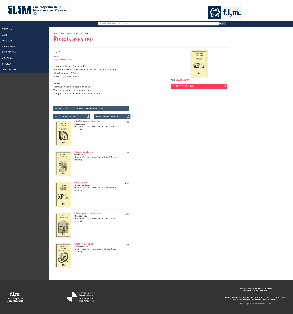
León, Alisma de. (79, 124)
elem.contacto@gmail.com (248, 299)
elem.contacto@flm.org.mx (267, 299)
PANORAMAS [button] (7, 41)
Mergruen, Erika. (80, 216)
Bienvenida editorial (256, 288)
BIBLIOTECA (6, 64)
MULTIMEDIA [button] (7, 58)
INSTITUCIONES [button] (8, 52)
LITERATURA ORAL (9, 70)
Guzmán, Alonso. (80, 155)
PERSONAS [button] (6, 29)
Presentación (243, 288)
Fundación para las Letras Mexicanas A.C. (239, 297)
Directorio (268, 288)
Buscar (222, 23)
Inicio (55, 33)
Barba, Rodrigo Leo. (81, 247)
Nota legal (263, 290)
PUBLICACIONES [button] (8, 46)
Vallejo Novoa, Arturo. (82, 185)
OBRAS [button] (5, 35)
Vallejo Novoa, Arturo (183, 80)
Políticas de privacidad (251, 290)
